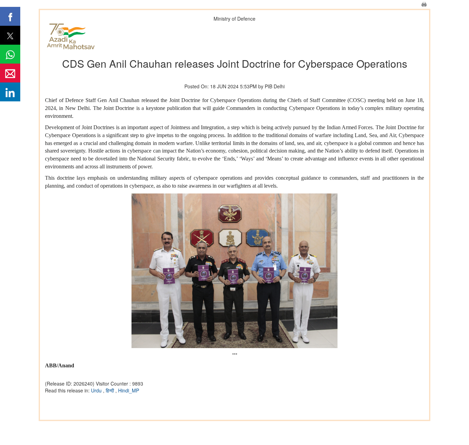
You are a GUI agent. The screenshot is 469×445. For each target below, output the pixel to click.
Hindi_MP (128, 390)
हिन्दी (110, 390)
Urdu (97, 390)
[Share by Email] (10, 73)
